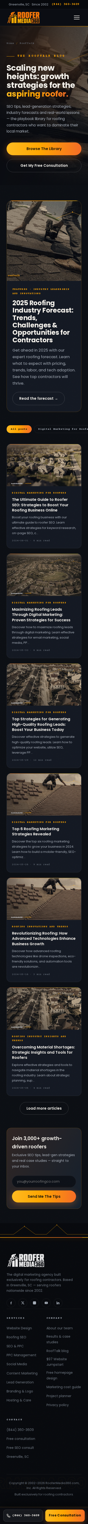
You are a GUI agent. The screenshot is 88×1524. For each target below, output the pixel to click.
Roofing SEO (16, 1337)
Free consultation (21, 1438)
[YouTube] (46, 1302)
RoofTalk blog (57, 1350)
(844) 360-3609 (66, 4)
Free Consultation (65, 1515)
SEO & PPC (15, 1346)
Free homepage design (59, 1375)
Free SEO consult (20, 1447)
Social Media (17, 1364)
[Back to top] (77, 1501)
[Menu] (76, 17)
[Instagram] (34, 1302)
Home (10, 43)
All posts (19, 429)
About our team (59, 1328)
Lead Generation (20, 1382)
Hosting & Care (19, 1400)
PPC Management (21, 1355)
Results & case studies (58, 1339)
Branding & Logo (20, 1391)
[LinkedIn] (58, 1302)
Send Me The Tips (44, 1196)
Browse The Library (44, 148)
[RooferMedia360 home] (23, 17)
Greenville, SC (18, 1456)
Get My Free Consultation (44, 165)
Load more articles (44, 1108)
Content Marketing (22, 1373)
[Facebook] (11, 1302)
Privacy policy (57, 1405)
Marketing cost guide (63, 1387)
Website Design (19, 1328)
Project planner (58, 1396)
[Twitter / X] (22, 1302)
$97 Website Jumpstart (56, 1362)
